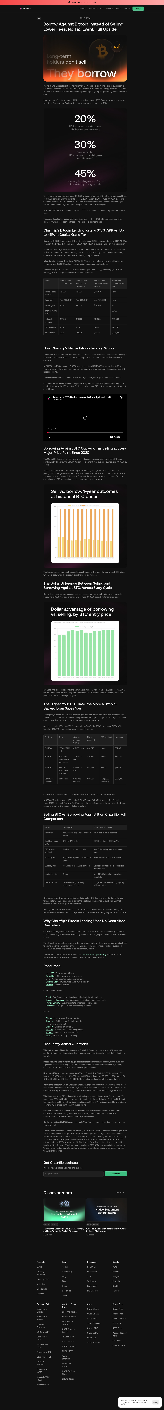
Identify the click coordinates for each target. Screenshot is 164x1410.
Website (49, 985)
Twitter (115, 1267)
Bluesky (49, 1035)
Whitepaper (92, 1281)
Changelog (67, 1272)
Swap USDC (92, 1333)
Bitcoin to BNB (43, 1385)
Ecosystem (92, 1272)
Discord (49, 1018)
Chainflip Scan (52, 982)
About (64, 1267)
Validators (41, 1284)
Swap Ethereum (94, 1323)
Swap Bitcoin (93, 1309)
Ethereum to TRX (44, 1352)
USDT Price (117, 1328)
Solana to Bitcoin (69, 1317)
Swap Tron (92, 1318)
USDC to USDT (43, 1332)
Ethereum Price (119, 1318)
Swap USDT (92, 1328)
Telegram (50, 1021)
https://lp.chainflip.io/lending (94, 954)
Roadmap (91, 1267)
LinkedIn (49, 1027)
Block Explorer (43, 1289)
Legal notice (92, 1291)
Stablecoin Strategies (55, 1000)
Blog (64, 1276)
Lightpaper (92, 1286)
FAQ (64, 1281)
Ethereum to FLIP (44, 1357)
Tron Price (116, 1323)
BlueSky (115, 1286)
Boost (48, 997)
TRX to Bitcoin (68, 1337)
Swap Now (50, 976)
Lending (40, 1294)
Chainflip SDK (43, 1279)
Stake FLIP (50, 1006)
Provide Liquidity (53, 1003)
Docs (64, 1286)
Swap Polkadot (93, 1342)
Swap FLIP (91, 1338)
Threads (49, 1032)
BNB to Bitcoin (68, 1379)
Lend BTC (50, 973)
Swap (39, 1267)
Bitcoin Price (117, 1309)
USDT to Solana (69, 1346)
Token (64, 1295)
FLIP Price (116, 1340)
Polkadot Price (118, 1345)
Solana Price (117, 1314)
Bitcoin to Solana (69, 1312)
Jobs (89, 1276)
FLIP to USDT (67, 1351)
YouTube (49, 1030)
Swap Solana (93, 1314)
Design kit (66, 1291)
